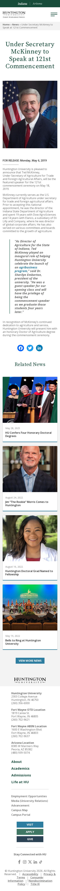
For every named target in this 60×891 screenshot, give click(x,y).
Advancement (20, 805)
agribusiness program (26, 269)
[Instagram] (25, 862)
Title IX (35, 884)
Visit (30, 824)
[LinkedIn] (39, 348)
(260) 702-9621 (20, 719)
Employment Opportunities (29, 796)
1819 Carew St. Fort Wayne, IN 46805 (24, 714)
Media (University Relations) (29, 801)
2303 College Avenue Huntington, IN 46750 (24, 698)
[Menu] (54, 14)
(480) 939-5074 (20, 752)
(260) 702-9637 (20, 736)
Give (30, 839)
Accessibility (30, 874)
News (15, 24)
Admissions (21, 775)
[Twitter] (30, 348)
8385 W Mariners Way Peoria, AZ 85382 (25, 747)
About (16, 761)
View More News (30, 661)
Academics (20, 768)
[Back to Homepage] (30, 680)
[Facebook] (20, 348)
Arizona (37, 3)
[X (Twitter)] (30, 862)
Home (6, 24)
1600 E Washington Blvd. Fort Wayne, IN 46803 (26, 731)
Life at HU (20, 782)
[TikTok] (41, 862)
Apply (30, 832)
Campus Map (19, 810)
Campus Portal (20, 815)
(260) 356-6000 (20, 703)
